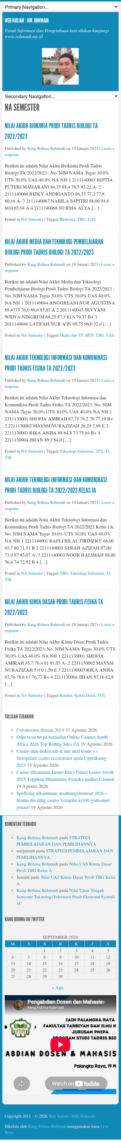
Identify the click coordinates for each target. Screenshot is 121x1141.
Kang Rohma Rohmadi (46, 148)
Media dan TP (71, 335)
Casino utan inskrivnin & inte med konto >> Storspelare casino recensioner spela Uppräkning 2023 (61, 758)
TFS (99, 451)
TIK (8, 457)
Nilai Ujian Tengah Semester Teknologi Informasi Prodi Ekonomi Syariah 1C (65, 896)
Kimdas (66, 695)
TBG (81, 219)
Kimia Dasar (85, 695)
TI (107, 451)
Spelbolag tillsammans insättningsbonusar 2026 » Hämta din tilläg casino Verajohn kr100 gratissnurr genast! (63, 800)
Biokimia (67, 219)
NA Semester (32, 219)
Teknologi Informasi (76, 451)
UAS (92, 219)
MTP (89, 335)
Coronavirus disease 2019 (40, 730)
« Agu (57, 987)
